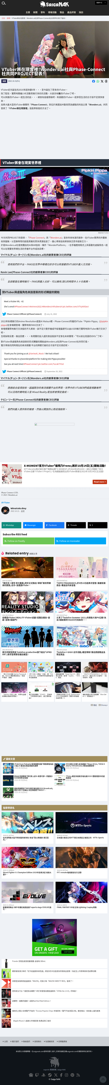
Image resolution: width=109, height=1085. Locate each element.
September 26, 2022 (54, 371)
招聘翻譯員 (62, 1041)
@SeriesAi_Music (36, 353)
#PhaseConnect (21, 306)
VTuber (6, 502)
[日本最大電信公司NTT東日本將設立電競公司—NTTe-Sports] (81, 822)
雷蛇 (95, 705)
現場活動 (52, 12)
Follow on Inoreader (69, 540)
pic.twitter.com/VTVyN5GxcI (76, 306)
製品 (62, 12)
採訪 (81, 12)
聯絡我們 (26, 1041)
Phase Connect (36, 237)
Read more (99, 482)
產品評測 (71, 12)
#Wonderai (47, 306)
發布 (43, 12)
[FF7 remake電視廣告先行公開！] (81, 857)
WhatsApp (10, 525)
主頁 (28, 12)
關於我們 (15, 1041)
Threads (73, 525)
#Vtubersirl (57, 306)
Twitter (106, 232)
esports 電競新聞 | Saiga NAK (54, 1069)
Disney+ (104, 705)
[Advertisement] (54, 136)
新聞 (35, 12)
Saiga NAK (54, 4)
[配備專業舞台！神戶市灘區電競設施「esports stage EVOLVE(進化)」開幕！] (27, 892)
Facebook (53, 525)
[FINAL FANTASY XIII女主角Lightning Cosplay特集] (81, 892)
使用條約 (37, 1041)
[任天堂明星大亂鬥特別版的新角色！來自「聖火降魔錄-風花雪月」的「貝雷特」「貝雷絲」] (27, 822)
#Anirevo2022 (35, 306)
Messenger (31, 525)
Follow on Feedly (16, 540)
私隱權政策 (49, 1041)
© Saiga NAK (54, 1079)
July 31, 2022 (52, 314)
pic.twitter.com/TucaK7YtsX (51, 363)
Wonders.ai (56, 237)
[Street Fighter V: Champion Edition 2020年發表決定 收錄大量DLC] (27, 857)
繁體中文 (100, 3)
